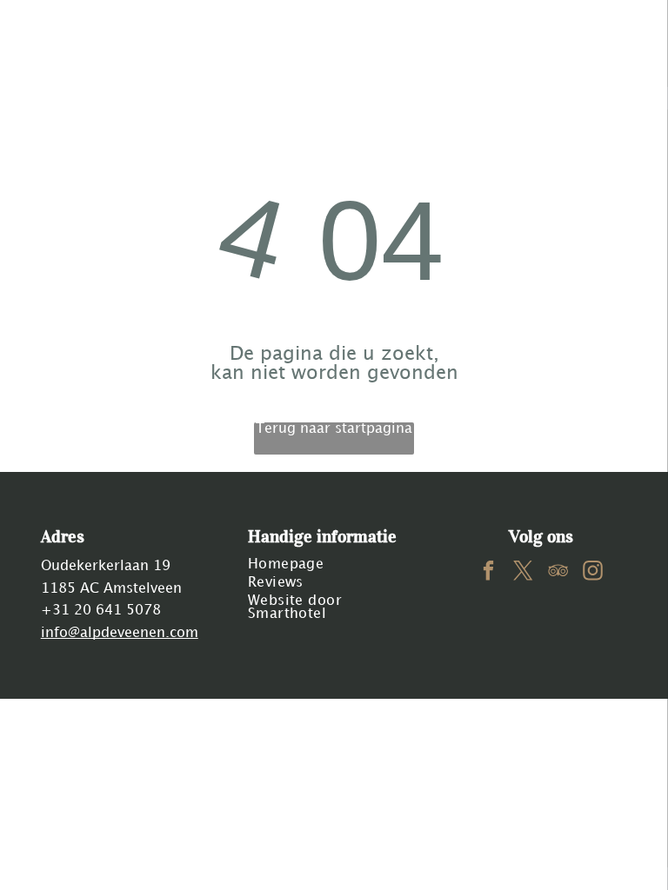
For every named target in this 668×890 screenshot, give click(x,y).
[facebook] (488, 572)
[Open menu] (600, 36)
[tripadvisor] (558, 572)
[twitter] (523, 572)
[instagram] (593, 572)
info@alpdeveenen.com (119, 633)
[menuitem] (334, 564)
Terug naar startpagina (334, 428)
